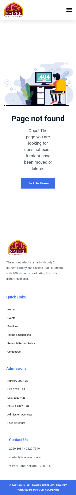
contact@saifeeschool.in (25, 457)
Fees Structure (16, 423)
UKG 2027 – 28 (16, 397)
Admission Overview (19, 414)
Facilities (12, 326)
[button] (69, 10)
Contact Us (14, 351)
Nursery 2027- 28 (17, 380)
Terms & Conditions (19, 334)
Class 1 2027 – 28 (18, 406)
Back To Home (38, 183)
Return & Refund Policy (21, 343)
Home (11, 309)
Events (11, 318)
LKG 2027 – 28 (16, 389)
